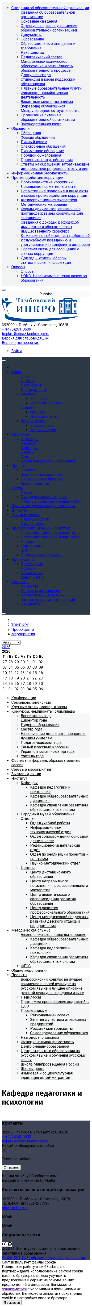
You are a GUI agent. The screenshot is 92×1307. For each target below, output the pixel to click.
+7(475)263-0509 (16, 329)
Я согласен (12, 1302)
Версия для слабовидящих (25, 338)
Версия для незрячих (20, 342)
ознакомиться (14, 1289)
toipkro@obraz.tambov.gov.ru (25, 334)
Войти (16, 351)
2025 (6, 647)
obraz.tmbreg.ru (15, 1208)
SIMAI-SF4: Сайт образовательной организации (43, 1258)
